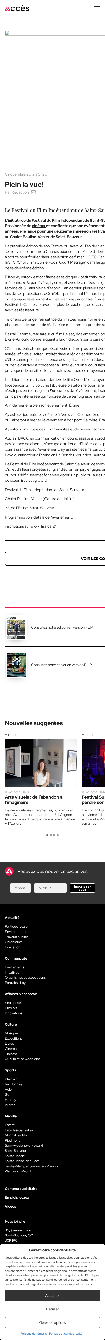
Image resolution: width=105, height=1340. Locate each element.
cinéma (39, 225)
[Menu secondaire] (97, 8)
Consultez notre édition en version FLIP (62, 627)
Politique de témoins (34, 1334)
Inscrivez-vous (82, 888)
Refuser (52, 1309)
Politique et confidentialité (65, 1334)
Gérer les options (52, 1322)
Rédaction (20, 192)
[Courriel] (33, 192)
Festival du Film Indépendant (58, 220)
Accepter (52, 1295)
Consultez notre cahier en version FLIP (61, 665)
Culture (11, 735)
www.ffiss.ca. (41, 526)
